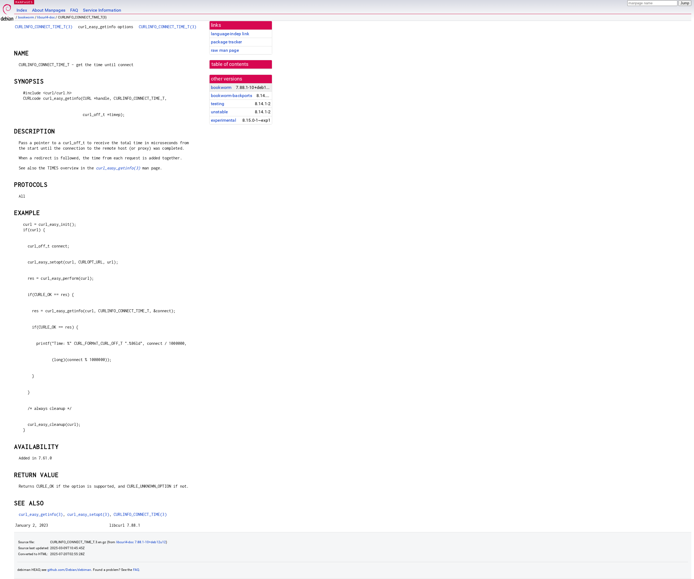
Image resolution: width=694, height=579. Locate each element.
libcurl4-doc (46, 17)
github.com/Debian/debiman (69, 570)
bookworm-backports (231, 95)
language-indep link (230, 33)
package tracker (226, 41)
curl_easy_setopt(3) (88, 514)
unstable (219, 111)
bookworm (26, 17)
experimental (223, 120)
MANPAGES (24, 2)
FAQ (74, 10)
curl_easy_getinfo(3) (118, 168)
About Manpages (48, 10)
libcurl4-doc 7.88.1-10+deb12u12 (141, 542)
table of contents (230, 64)
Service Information (102, 10)
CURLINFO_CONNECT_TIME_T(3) (43, 26)
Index (22, 10)
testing (217, 103)
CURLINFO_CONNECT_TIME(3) (140, 514)
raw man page (225, 50)
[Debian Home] (7, 11)
